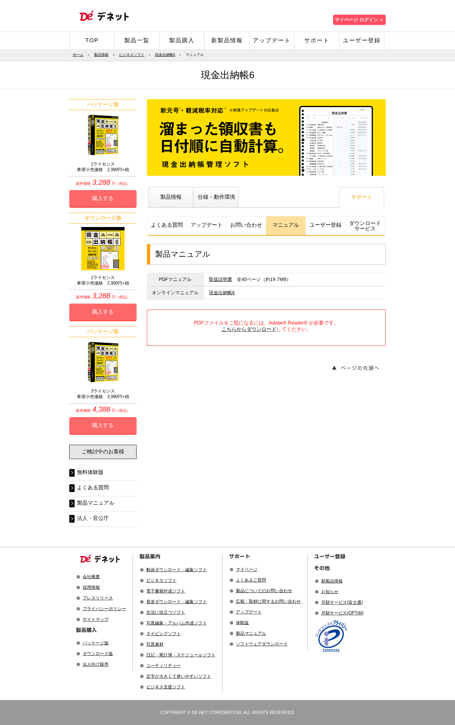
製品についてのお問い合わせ (264, 590)
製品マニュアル (95, 503)
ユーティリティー (163, 665)
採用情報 (91, 587)
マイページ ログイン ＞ (359, 19)
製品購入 (182, 40)
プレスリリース (98, 598)
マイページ (246, 569)
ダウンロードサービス (365, 225)
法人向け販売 (96, 664)
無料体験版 (90, 472)
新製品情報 (227, 40)
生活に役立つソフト (165, 612)
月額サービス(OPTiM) (342, 612)
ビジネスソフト (132, 55)
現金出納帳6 (165, 55)
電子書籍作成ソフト (165, 591)
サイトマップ (96, 619)
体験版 (242, 622)
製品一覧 (137, 40)
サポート (316, 40)
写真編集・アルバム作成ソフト (176, 622)
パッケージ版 (96, 642)
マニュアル (285, 225)
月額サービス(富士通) (342, 602)
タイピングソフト (163, 633)
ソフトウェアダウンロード (262, 643)
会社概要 (91, 576)
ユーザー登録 (362, 40)
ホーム (78, 55)
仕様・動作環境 (216, 197)
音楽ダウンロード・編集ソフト (176, 601)
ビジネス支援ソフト (165, 686)
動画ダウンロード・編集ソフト (176, 569)
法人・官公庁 (93, 518)
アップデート (272, 40)
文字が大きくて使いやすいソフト (178, 676)
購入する (103, 198)
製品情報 (101, 55)
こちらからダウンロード (249, 329)
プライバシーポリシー (104, 608)
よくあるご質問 (251, 580)
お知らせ (329, 591)
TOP (92, 40)
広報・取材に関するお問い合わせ (268, 601)
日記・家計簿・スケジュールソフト (181, 654)
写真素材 (155, 644)
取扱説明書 (220, 279)
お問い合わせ (246, 225)
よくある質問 (167, 225)
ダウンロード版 (98, 653)
